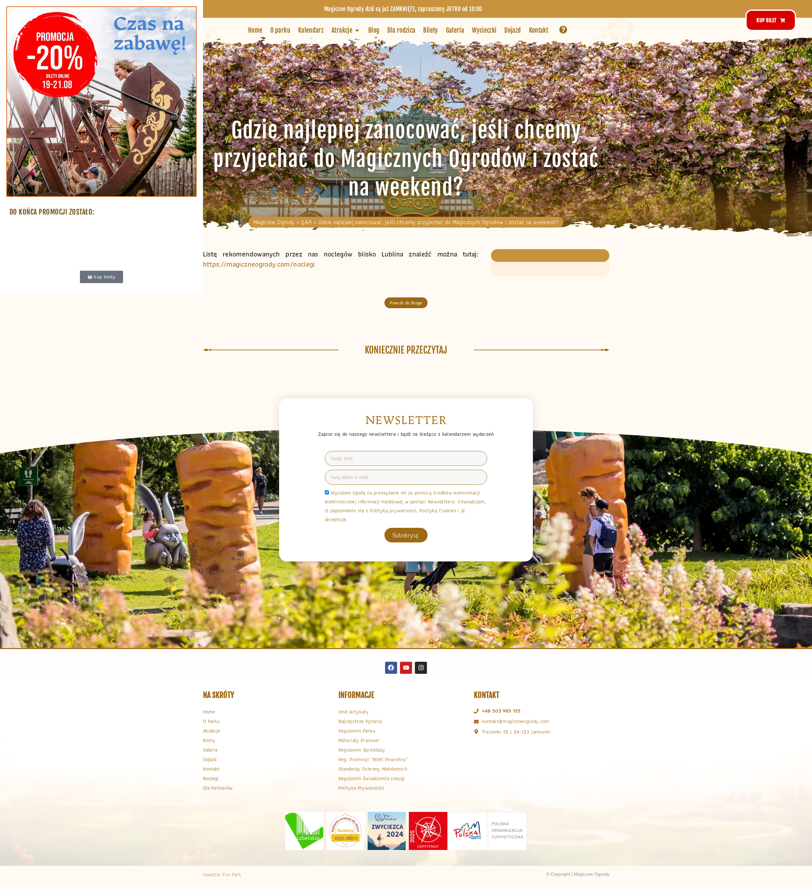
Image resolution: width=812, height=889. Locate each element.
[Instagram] (421, 668)
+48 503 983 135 (501, 711)
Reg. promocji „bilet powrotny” (373, 759)
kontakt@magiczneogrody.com (515, 721)
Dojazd (209, 759)
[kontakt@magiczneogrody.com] (476, 721)
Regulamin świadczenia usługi (371, 778)
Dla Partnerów (217, 788)
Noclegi (211, 778)
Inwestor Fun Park (222, 875)
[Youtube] (406, 668)
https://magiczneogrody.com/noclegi (259, 264)
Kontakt (211, 769)
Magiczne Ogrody (274, 222)
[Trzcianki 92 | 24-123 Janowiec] (476, 731)
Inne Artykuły (353, 712)
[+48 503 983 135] (476, 711)
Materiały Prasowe (358, 740)
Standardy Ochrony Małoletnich (372, 769)
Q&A (306, 222)
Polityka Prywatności (361, 788)
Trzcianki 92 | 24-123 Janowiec (516, 732)
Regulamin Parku (356, 731)
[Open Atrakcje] (357, 30)
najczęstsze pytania (360, 721)
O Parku (211, 721)
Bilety (209, 740)
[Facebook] (391, 668)
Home (209, 712)
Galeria (210, 750)
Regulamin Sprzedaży (361, 750)
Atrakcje (211, 731)
